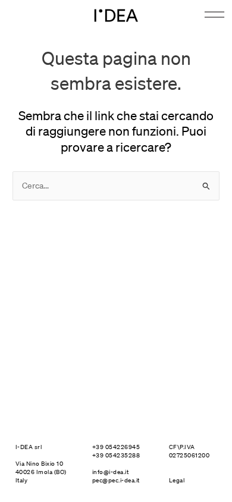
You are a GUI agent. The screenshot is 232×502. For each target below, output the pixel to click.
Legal (177, 480)
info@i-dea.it (110, 472)
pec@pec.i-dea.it (116, 480)
